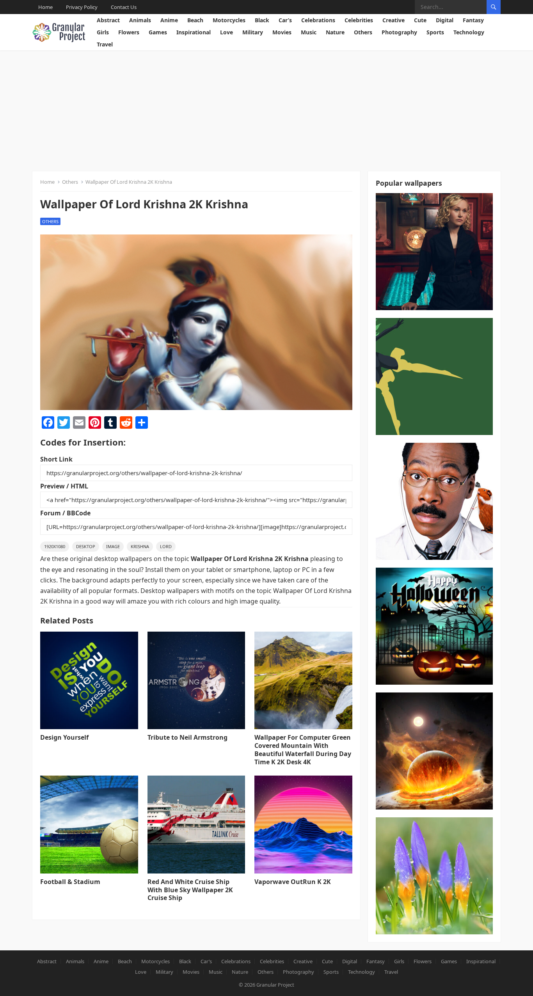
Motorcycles (229, 20)
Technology (468, 32)
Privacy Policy (82, 7)
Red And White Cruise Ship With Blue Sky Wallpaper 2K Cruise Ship (190, 889)
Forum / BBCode (65, 513)
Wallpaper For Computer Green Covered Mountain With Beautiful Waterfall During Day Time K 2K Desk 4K (302, 749)
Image (113, 546)
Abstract (108, 20)
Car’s (285, 20)
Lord (166, 546)
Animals (140, 20)
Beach (195, 20)
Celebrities (359, 20)
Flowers (128, 32)
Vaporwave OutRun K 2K (292, 881)
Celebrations (318, 20)
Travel (105, 44)
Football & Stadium (70, 881)
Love (226, 32)
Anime (169, 20)
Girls (103, 32)
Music (308, 32)
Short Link (56, 459)
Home (45, 7)
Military (252, 32)
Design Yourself (64, 737)
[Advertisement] (266, 108)
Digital (444, 20)
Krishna (140, 546)
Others (363, 32)
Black (262, 20)
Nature (335, 32)
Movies (281, 32)
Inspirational (193, 32)
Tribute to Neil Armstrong (187, 737)
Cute (420, 20)
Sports (435, 32)
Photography (399, 32)
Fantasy (473, 20)
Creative (393, 20)
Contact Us (124, 7)
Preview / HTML (64, 486)
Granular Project (275, 984)
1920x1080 (54, 546)
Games (158, 32)
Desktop (85, 546)
